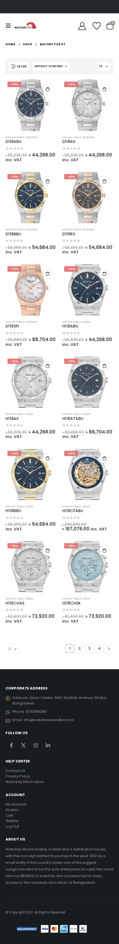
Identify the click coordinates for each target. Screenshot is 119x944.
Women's (32, 137)
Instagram (35, 745)
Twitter (23, 745)
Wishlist (12, 821)
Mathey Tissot (15, 137)
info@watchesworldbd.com (49, 720)
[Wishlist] (96, 26)
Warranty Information (25, 781)
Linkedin (48, 745)
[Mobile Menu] (10, 26)
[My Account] (82, 26)
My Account (16, 804)
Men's (86, 322)
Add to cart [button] (48, 89)
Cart (9, 815)
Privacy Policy (18, 776)
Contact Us (15, 770)
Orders (12, 809)
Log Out (12, 826)
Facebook (11, 745)
